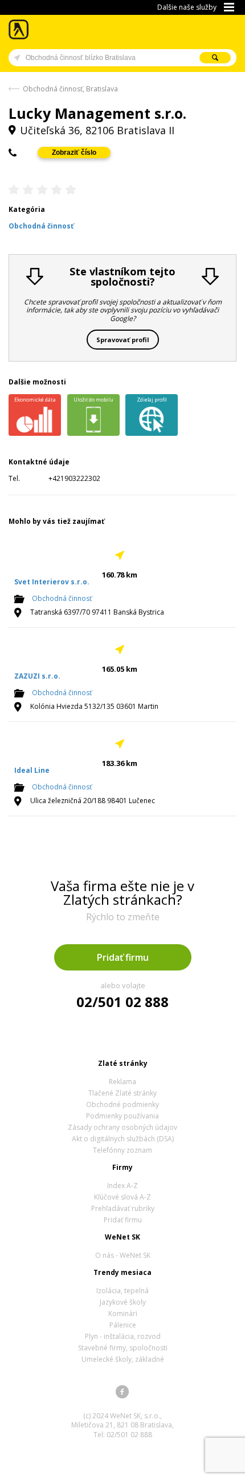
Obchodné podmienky (122, 1104)
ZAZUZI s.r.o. (37, 676)
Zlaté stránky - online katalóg (19, 29)
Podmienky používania (122, 1116)
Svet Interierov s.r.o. (51, 582)
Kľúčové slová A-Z (122, 1197)
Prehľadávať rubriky (122, 1208)
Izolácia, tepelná (122, 1290)
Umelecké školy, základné (122, 1359)
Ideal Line (32, 770)
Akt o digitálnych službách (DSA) (123, 1139)
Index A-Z (122, 1185)
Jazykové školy (123, 1302)
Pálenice (122, 1325)
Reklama (122, 1081)
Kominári (122, 1313)
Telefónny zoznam (122, 1150)
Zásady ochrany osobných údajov (122, 1127)
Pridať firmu (123, 957)
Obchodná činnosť (62, 598)
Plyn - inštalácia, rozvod (123, 1336)
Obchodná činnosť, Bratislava (70, 89)
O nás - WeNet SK (122, 1255)
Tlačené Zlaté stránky (122, 1093)
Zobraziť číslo (74, 153)
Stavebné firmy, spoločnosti (123, 1348)
